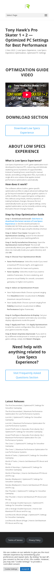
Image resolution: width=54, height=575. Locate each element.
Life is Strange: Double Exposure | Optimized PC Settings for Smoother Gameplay (24, 504)
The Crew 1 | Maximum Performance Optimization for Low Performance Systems (26, 450)
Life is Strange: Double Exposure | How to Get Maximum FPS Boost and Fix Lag (23, 510)
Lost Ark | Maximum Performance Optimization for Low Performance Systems (25, 424)
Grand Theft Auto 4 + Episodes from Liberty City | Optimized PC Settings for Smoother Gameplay (24, 430)
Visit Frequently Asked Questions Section (27, 375)
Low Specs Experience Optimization (25, 51)
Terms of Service (15, 540)
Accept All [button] (25, 569)
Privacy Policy (34, 540)
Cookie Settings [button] (11, 569)
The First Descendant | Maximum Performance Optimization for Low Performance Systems (23, 412)
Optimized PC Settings (36, 53)
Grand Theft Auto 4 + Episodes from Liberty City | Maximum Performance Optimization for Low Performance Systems (24, 437)
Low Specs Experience (26, 50)
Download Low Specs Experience (27, 130)
